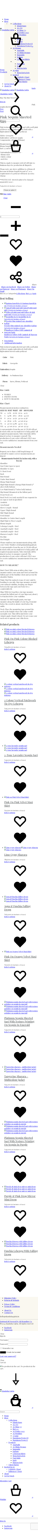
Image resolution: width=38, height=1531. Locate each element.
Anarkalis (16, 1445)
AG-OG (19, 28)
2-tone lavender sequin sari (21, 755)
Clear (5, 198)
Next (2, 111)
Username (4, 1340)
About (6, 1474)
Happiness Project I (20, 1440)
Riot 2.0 (29, 293)
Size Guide (7, 194)
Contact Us (8, 1312)
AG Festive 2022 (19, 1431)
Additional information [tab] (13, 343)
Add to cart (4, 235)
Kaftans (16, 1451)
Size (1, 194)
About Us (7, 1310)
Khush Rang (21, 26)
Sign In (3, 1521)
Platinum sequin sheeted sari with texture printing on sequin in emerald (19, 1021)
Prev (2, 109)
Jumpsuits (16, 1449)
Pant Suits (16, 1458)
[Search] (16, 1410)
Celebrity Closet (14, 1469)
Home (6, 19)
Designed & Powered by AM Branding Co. (16, 1321)
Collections (17, 23)
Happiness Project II (20, 1438)
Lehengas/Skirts (19, 1453)
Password (3, 1344)
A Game (15, 1436)
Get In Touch (9, 1476)
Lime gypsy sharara (15, 854)
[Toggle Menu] (1, 28)
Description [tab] (8, 341)
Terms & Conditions (12, 1306)
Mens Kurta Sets (23, 73)
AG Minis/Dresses (19, 1447)
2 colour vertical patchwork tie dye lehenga (20, 701)
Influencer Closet (15, 1471)
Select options (9, 649)
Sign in (3, 1352)
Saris (33, 88)
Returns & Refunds (11, 1300)
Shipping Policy (10, 1298)
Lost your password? (8, 1356)
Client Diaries (13, 1465)
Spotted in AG (9, 1467)
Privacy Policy (9, 1304)
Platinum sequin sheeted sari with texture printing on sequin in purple (19, 1141)
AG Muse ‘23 (21, 30)
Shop (6, 21)
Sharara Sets (17, 1462)
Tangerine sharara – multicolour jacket (16, 1078)
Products (3, 72)
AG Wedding (17, 1433)
